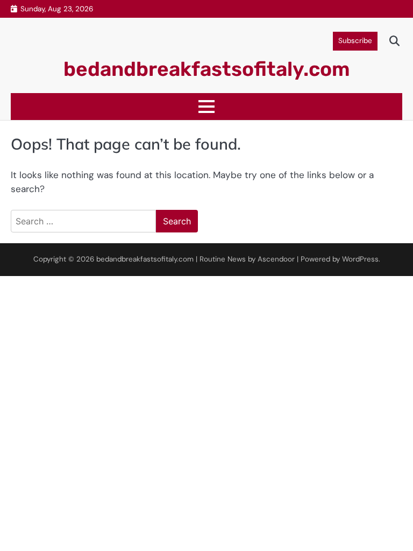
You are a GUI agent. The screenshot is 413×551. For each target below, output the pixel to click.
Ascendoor (276, 259)
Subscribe (355, 40)
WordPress (360, 259)
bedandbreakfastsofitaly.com (206, 69)
